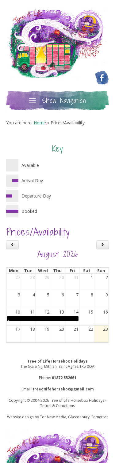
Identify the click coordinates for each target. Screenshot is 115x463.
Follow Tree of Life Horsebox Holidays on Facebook (102, 78)
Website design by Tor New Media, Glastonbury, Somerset (57, 417)
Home (40, 123)
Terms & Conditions (57, 405)
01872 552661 (64, 377)
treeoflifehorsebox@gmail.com (63, 389)
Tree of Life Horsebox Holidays (58, 44)
